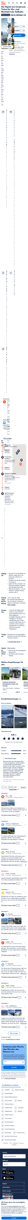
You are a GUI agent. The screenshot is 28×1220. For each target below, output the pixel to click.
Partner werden (6, 1191)
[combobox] (14, 789)
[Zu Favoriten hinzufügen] (19, 668)
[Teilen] (25, 15)
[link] (11, 680)
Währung (5, 1160)
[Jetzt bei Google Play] (8, 1173)
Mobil (4, 1169)
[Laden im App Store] (8, 1178)
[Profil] (25, 3)
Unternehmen (6, 1187)
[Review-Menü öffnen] (25, 797)
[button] (4, 33)
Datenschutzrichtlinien (10, 1078)
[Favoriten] (13, 3)
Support (4, 1183)
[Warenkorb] (17, 3)
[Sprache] (21, 3)
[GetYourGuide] (3, 3)
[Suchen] (9, 3)
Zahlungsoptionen (7, 1194)
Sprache (5, 1152)
